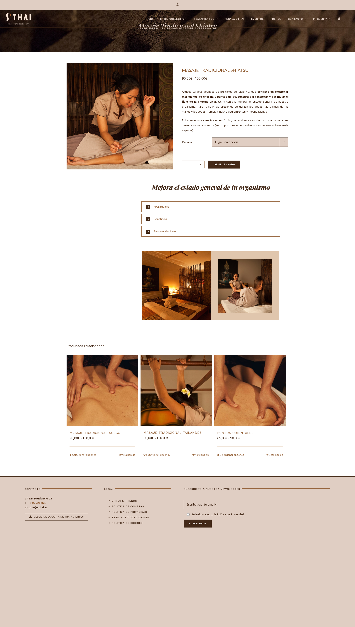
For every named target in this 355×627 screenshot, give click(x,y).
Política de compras (128, 506)
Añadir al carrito (224, 164)
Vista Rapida (128, 454)
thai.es (43, 507)
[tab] (211, 207)
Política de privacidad (129, 512)
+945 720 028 (37, 503)
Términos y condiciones (130, 517)
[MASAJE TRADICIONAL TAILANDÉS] (176, 390)
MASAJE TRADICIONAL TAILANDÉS (172, 432)
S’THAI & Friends (124, 500)
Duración (187, 142)
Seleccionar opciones (84, 454)
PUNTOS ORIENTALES (235, 433)
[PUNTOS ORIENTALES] (250, 390)
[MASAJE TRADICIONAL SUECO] (102, 390)
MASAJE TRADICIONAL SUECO (95, 433)
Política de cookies (127, 523)
